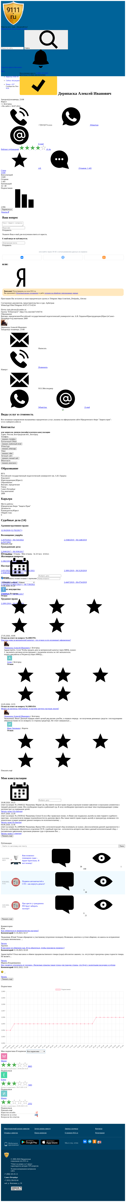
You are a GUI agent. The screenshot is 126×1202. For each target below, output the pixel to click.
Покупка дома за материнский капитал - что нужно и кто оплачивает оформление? (36, 640)
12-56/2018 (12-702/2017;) (11, 530)
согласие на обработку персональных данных (61, 293)
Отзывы (17, 554)
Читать (4, 943)
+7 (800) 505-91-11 (11, 1174)
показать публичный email (11, 444)
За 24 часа (37, 554)
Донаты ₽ (5, 212)
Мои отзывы (27, 554)
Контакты (98, 1129)
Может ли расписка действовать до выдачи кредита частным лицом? (30, 709)
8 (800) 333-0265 (42, 73)
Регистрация (99, 1133)
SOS (7, 88)
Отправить (6, 230)
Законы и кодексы (71, 1129)
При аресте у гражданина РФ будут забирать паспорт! (33, 906)
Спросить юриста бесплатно (11, 67)
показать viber (7, 453)
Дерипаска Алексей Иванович (17, 648)
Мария (4, 1061)
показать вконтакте (9, 463)
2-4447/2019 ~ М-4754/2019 (75, 582)
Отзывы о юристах (11, 1133)
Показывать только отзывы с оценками (20, 578)
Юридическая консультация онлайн (14, 29)
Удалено (4, 593)
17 (37, 1112)
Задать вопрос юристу (42, 1129)
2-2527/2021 (6, 542)
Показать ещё (6, 770)
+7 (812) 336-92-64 (11, 1180)
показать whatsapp (9, 449)
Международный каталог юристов (16, 1129)
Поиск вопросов (40, 1133)
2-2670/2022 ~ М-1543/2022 (12, 540)
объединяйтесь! (22, 27)
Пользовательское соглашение (27, 293)
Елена (3, 1080)
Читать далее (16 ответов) (12, 811)
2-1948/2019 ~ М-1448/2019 (75, 540)
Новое (10, 84)
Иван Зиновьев (13, 728)
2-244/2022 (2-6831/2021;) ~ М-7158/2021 (18, 584)
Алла (9, 662)
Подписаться (7, 209)
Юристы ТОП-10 (12, 77)
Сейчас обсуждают (13, 80)
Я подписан (21, 1051)
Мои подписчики (8, 1051)
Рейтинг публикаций (10, 149)
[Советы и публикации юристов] (13, 25)
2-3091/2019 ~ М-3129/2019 (75, 571)
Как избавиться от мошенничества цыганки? (20, 931)
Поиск (122, 846)
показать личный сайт (10, 458)
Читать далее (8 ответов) (11, 822)
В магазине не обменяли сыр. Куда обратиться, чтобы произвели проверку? (33, 948)
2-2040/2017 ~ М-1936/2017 (12, 551)
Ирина (4, 1098)
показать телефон (9, 439)
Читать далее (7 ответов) (11, 833)
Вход (3, 71)
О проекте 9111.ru (71, 1133)
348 (36, 1115)
